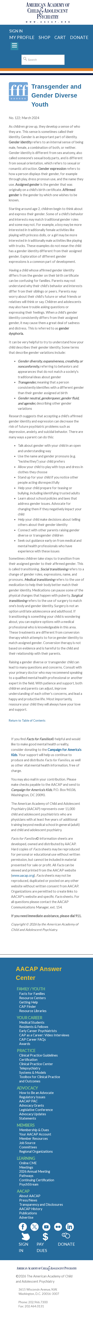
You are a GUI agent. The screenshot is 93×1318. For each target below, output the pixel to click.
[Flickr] (58, 1227)
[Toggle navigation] (14, 46)
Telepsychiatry (29, 1068)
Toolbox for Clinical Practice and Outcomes (39, 1079)
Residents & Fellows (33, 1027)
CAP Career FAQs (32, 1039)
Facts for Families (32, 994)
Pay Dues (42, 1247)
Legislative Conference (36, 1110)
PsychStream (28, 1184)
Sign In (23, 1247)
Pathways (26, 1176)
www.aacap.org (23, 875)
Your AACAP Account (35, 1134)
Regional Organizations (36, 1151)
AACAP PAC (28, 1101)
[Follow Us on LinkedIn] (70, 1227)
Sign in (16, 31)
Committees (28, 1147)
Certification (28, 1060)
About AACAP (29, 1196)
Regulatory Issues (32, 1097)
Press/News (28, 1200)
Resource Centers (32, 998)
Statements (27, 1118)
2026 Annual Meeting (34, 1171)
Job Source (27, 1143)
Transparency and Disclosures (41, 1204)
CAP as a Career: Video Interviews (44, 1035)
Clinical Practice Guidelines (38, 1055)
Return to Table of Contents (27, 720)
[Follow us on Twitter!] (34, 1227)
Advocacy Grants (31, 1105)
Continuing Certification (36, 1180)
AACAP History (30, 1209)
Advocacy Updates (32, 1114)
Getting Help (28, 1002)
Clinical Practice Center (36, 1064)
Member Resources (33, 1138)
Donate (66, 1244)
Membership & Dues (34, 1130)
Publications (28, 1213)
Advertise (26, 1217)
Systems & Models (32, 1072)
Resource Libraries (32, 1011)
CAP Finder (27, 1006)
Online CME (28, 1163)
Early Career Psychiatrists (38, 1031)
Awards (24, 1044)
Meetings (26, 1167)
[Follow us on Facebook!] (23, 1227)
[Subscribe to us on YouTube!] (46, 1227)
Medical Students (31, 1022)
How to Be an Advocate (36, 1093)
